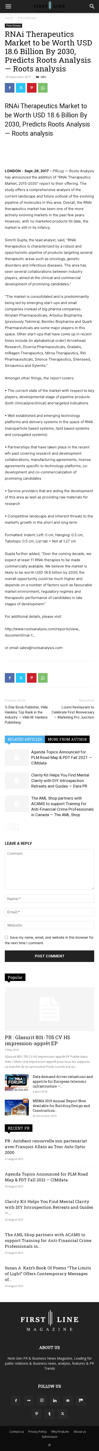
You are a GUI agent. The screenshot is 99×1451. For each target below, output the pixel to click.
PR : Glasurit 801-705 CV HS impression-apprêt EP (37, 1040)
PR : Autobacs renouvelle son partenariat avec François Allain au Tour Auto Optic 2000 (46, 1146)
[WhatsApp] (43, 88)
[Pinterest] (32, 88)
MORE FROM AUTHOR (67, 739)
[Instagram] (42, 1400)
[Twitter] (20, 88)
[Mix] (81, 1401)
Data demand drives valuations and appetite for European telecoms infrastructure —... (63, 1081)
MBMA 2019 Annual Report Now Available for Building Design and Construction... (61, 1106)
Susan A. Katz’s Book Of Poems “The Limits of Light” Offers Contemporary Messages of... (48, 1273)
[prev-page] (8, 827)
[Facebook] (9, 88)
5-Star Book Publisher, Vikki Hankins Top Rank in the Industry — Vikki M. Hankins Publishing (26, 715)
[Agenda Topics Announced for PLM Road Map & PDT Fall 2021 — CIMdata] (17, 757)
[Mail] (68, 1401)
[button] (8, 6)
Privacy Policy (37, 1432)
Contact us (16, 1432)
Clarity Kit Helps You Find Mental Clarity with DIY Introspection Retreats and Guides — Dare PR (60, 781)
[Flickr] (29, 1401)
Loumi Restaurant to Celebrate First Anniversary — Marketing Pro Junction (73, 712)
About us (80, 1432)
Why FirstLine (60, 1432)
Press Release (27, 18)
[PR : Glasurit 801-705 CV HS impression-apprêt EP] (49, 1009)
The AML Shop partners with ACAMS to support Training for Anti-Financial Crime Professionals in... (48, 1240)
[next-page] (15, 827)
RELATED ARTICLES (25, 739)
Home (9, 18)
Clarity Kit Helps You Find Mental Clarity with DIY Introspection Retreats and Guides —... (49, 1207)
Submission (49, 1437)
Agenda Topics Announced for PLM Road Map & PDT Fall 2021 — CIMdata (61, 757)
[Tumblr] (49, 1414)
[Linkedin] (55, 1401)
